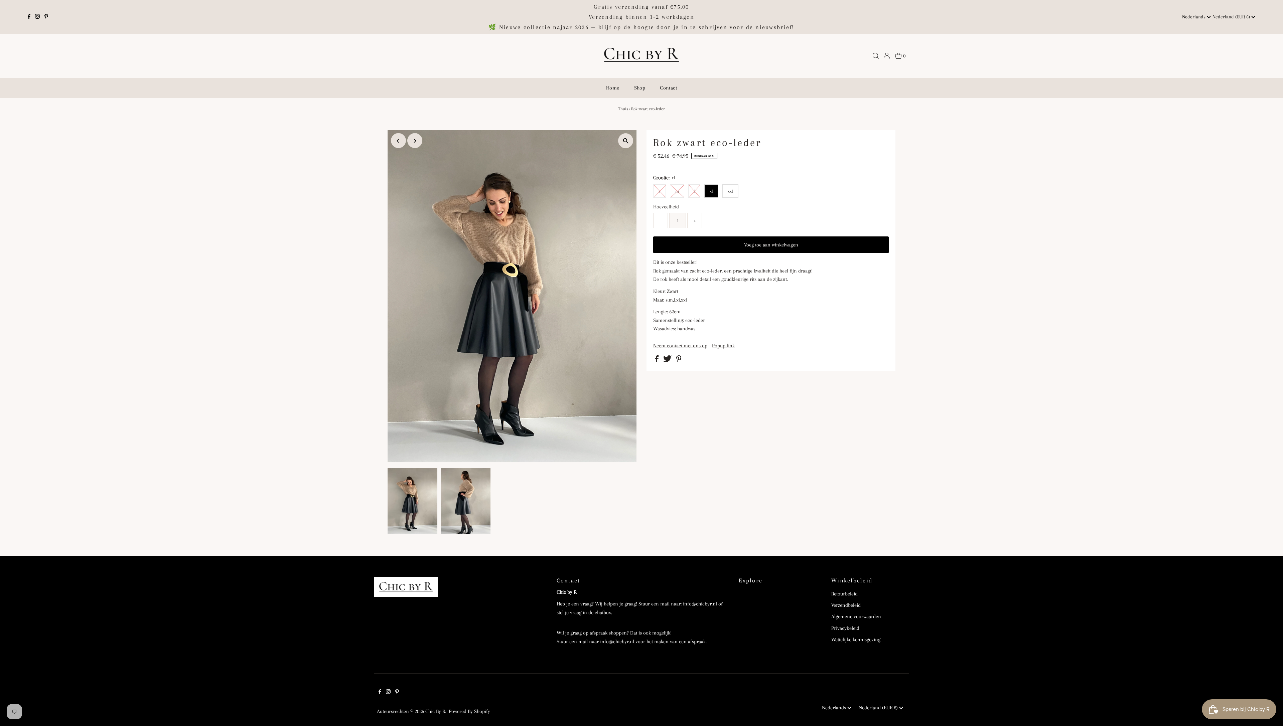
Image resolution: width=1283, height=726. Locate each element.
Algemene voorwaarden (856, 616)
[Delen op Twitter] (668, 360)
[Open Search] (876, 56)
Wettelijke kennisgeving (855, 640)
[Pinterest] (46, 17)
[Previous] (398, 140)
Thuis (623, 109)
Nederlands (1194, 16)
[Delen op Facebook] (657, 360)
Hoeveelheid (666, 207)
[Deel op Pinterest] (679, 360)
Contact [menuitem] (668, 88)
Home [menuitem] (612, 88)
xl (711, 191)
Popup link (723, 345)
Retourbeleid (844, 594)
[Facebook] (29, 17)
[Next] (414, 140)
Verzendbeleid (846, 605)
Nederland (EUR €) (1232, 16)
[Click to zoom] (625, 140)
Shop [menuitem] (640, 88)
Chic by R (435, 711)
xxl (730, 191)
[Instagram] (37, 17)
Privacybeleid (845, 628)
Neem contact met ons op (680, 345)
